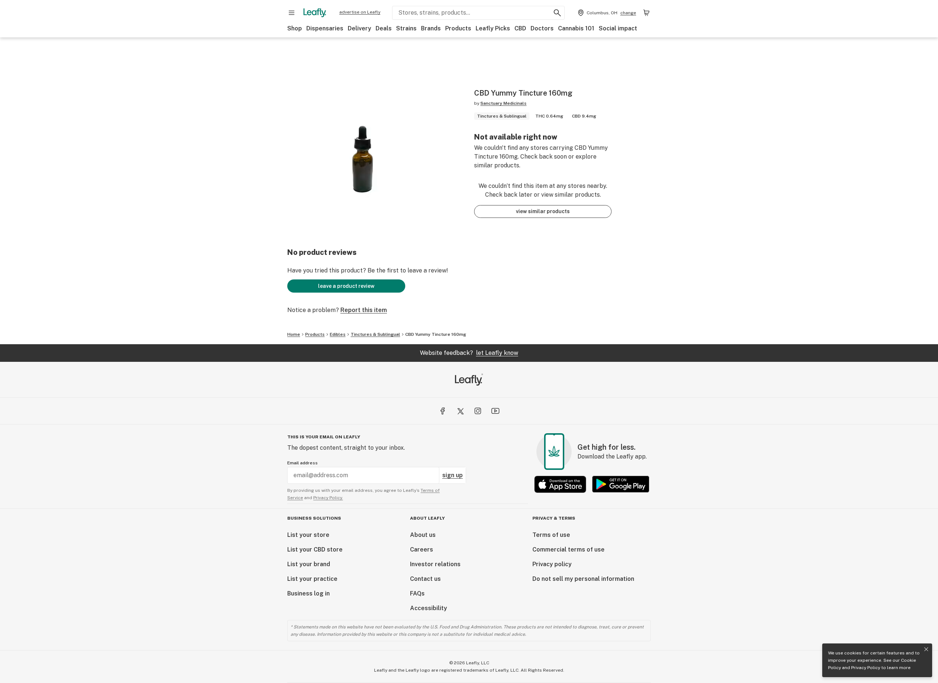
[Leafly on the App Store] (560, 484)
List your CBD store (315, 549)
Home (293, 334)
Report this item (363, 310)
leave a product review (346, 286)
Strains (406, 28)
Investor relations (435, 564)
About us (423, 534)
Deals (384, 28)
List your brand (308, 564)
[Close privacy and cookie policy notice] (926, 649)
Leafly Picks (493, 28)
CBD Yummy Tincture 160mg (435, 334)
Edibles (338, 334)
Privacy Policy (865, 667)
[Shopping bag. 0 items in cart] (646, 12)
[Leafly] (315, 12)
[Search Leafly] (557, 13)
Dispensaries (324, 28)
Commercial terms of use (568, 549)
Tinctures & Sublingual (375, 334)
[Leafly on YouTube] (495, 411)
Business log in (308, 593)
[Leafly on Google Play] (620, 484)
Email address (302, 462)
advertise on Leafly (359, 12)
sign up (452, 475)
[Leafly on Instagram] (478, 411)
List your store (308, 534)
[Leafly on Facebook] (442, 411)
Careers (421, 549)
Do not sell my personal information (583, 578)
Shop (294, 28)
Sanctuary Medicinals (503, 103)
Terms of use (551, 534)
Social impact (618, 28)
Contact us (425, 578)
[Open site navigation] (291, 12)
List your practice (312, 578)
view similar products (543, 211)
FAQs (417, 593)
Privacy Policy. (328, 497)
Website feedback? (469, 352)
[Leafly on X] (460, 411)
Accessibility (428, 608)
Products (458, 28)
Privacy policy (552, 564)
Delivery (359, 28)
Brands (431, 28)
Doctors (542, 28)
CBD (520, 28)
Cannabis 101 (576, 28)
